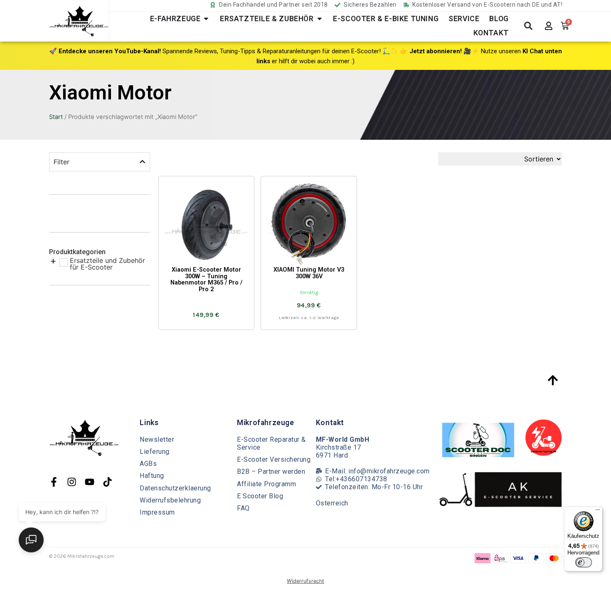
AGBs (148, 464)
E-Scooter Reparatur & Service (271, 443)
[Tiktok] (107, 482)
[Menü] (598, 512)
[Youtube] (89, 482)
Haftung (152, 476)
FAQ (243, 508)
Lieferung (155, 451)
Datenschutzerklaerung (175, 488)
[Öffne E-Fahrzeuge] (206, 18)
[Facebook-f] (54, 482)
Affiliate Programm (266, 484)
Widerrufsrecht (305, 581)
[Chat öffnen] (31, 539)
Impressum (157, 512)
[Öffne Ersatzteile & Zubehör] (319, 18)
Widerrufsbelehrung (170, 500)
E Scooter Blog (260, 496)
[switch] (583, 562)
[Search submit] (528, 25)
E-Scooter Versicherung (273, 459)
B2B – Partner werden (271, 471)
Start (56, 117)
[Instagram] (71, 482)
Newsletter (157, 439)
